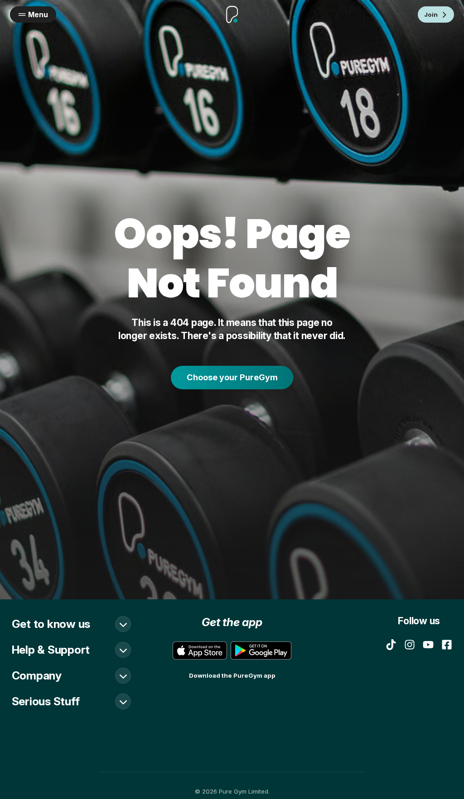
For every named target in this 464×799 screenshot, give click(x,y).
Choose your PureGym (232, 377)
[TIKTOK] (391, 644)
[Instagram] (409, 644)
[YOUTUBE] (428, 644)
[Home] (232, 14)
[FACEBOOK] (446, 644)
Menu (38, 14)
